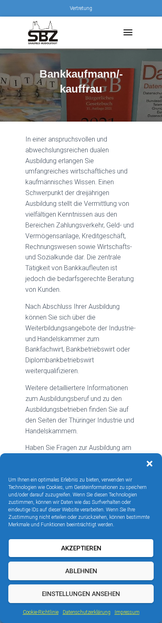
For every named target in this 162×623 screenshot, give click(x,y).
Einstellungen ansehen (81, 594)
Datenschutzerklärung (86, 612)
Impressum (127, 612)
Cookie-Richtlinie (41, 612)
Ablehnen (81, 571)
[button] (149, 463)
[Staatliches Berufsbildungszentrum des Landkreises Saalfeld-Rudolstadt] (46, 32)
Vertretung (81, 8)
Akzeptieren (81, 548)
